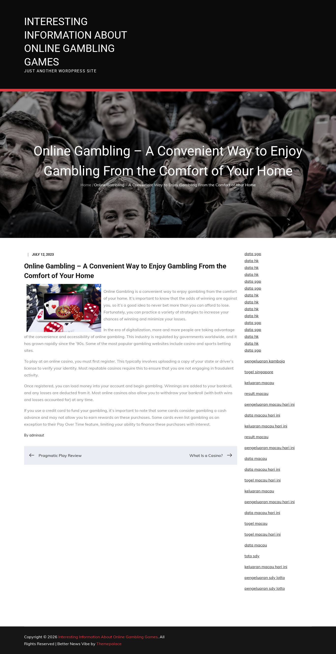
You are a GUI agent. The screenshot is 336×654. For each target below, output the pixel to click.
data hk (251, 260)
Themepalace (109, 643)
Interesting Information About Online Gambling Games (108, 636)
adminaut (36, 435)
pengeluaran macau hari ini (269, 501)
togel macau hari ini (262, 534)
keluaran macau (259, 490)
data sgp (252, 253)
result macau (256, 393)
